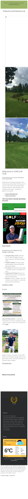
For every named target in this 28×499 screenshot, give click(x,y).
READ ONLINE (6, 246)
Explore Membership (11, 194)
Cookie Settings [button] (5, 475)
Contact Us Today (7, 285)
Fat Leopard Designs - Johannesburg (17, 459)
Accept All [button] (12, 475)
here (7, 324)
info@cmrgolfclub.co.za (14, 4)
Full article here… (7, 363)
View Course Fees (10, 196)
